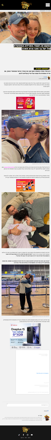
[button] (2, 5)
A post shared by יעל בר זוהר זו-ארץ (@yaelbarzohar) (38, 392)
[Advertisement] (25, 57)
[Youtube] (32, 435)
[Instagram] (27, 435)
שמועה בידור (48, 11)
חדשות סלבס (42, 11)
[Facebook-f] (23, 435)
